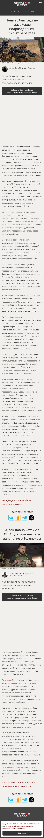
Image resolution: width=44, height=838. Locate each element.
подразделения (12, 500)
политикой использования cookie (20, 826)
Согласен (22, 833)
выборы (7, 786)
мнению (8, 680)
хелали (22, 782)
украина (33, 782)
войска (27, 500)
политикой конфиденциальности (15, 828)
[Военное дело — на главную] (22, 4)
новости (15, 11)
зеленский (9, 782)
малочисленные (12, 504)
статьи (29, 11)
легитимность (22, 786)
